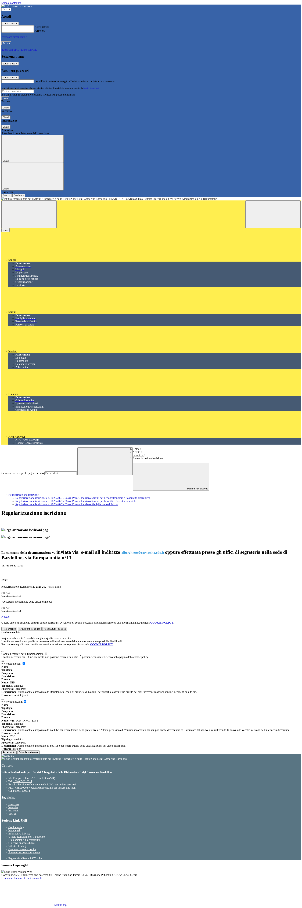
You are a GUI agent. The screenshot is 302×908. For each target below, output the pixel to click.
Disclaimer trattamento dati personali (21, 878)
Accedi (6, 9)
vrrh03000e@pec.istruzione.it (45, 787)
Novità (136, 452)
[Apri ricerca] (273, 214)
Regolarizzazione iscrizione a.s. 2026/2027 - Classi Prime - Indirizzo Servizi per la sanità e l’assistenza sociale (75, 501)
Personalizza (9, 629)
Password (39, 30)
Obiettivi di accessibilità (21, 842)
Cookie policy (16, 827)
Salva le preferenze (28, 752)
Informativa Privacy (19, 833)
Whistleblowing (17, 846)
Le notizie (138, 455)
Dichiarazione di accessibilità (24, 839)
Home (136, 448)
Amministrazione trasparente (24, 852)
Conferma (19, 195)
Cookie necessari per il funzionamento (22, 653)
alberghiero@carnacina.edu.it (46, 784)
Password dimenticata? (14, 36)
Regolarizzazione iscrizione (23, 494)
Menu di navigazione (197, 488)
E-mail (38, 81)
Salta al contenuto (11, 2)
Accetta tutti (55, 629)
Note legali (14, 830)
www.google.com (11, 663)
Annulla (6, 195)
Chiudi (6, 107)
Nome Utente (41, 26)
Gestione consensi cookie (22, 849)
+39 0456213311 (22, 781)
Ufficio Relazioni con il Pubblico (26, 836)
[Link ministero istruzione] (16, 6)
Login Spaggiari (91, 88)
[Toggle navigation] (29, 214)
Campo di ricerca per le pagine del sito (22, 473)
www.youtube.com (12, 701)
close (5, 230)
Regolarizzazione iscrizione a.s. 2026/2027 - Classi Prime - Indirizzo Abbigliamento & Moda (66, 504)
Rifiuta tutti (29, 629)
